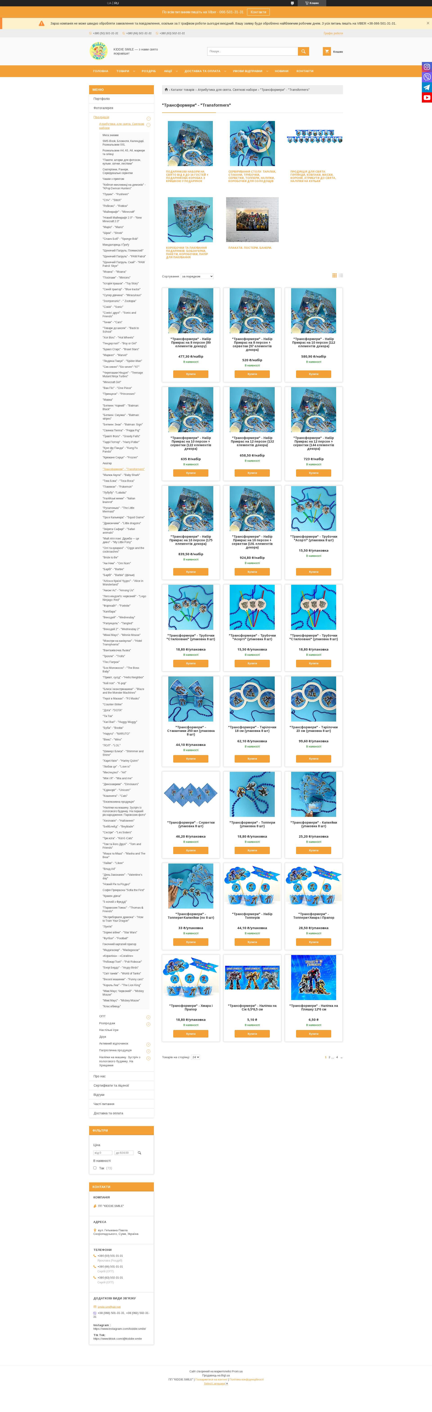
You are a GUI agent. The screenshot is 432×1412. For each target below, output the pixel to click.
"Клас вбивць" (112, 1006)
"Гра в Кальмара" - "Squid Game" (124, 517)
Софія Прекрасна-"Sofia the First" (124, 890)
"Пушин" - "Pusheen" (116, 194)
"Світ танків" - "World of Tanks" (122, 973)
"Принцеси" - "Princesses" (119, 393)
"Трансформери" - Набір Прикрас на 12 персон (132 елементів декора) (252, 441)
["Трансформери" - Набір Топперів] (252, 885)
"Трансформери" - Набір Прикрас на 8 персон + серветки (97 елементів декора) (252, 344)
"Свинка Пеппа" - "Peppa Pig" (121, 430)
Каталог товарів (182, 89)
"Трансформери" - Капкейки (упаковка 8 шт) (313, 824)
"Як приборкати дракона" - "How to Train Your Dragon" (123, 919)
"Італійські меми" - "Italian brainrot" (119, 500)
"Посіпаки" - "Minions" (116, 277)
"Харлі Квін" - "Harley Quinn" (121, 760)
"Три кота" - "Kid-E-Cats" (118, 838)
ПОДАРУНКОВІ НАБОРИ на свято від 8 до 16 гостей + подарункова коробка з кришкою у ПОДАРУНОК (187, 176)
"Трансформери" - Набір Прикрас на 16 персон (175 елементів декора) (190, 540)
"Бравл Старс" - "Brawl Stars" (121, 349)
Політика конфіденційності (247, 1379)
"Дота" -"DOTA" (112, 710)
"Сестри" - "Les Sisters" (117, 832)
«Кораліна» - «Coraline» (118, 955)
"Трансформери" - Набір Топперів (252, 915)
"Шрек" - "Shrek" (113, 233)
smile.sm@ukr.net (109, 1306)
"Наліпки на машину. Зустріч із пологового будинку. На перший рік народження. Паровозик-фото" (124, 811)
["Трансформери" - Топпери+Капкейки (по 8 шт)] (191, 885)
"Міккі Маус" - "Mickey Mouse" (121, 1000)
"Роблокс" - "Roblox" (115, 206)
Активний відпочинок (113, 1043)
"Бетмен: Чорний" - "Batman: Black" (121, 407)
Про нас (100, 1076)
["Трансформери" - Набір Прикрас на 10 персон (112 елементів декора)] (313, 310)
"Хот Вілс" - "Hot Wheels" (118, 337)
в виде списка (341, 276)
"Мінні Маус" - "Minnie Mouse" (122, 635)
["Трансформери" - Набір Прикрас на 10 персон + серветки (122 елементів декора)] (191, 409)
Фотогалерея (103, 108)
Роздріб (149, 71)
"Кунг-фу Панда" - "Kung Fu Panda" (120, 449)
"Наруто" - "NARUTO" (116, 733)
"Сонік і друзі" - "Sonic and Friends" (119, 314)
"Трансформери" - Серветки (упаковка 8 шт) (191, 824)
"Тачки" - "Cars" (112, 322)
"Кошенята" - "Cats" (115, 795)
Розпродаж (107, 1023)
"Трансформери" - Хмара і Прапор (191, 1007)
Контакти (258, 12)
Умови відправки (247, 71)
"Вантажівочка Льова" (117, 650)
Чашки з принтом (113, 178)
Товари (122, 71)
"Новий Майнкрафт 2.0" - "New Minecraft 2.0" (122, 219)
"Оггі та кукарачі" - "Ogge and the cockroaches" (123, 549)
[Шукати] (303, 51)
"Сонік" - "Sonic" (113, 306)
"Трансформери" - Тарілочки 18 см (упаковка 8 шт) (252, 729)
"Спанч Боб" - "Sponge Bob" (120, 238)
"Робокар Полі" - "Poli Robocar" (122, 961)
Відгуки (99, 1095)
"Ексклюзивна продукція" (119, 801)
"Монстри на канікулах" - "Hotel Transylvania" (122, 642)
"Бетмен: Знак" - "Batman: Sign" (123, 424)
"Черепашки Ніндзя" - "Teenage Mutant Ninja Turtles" (123, 374)
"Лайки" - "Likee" (113, 863)
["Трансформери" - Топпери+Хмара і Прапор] (313, 885)
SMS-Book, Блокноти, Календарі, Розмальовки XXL (123, 142)
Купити (191, 374)
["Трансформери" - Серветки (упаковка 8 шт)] (191, 794)
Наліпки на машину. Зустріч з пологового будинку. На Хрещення (119, 1061)
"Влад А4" (109, 869)
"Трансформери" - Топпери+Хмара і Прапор (313, 915)
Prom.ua (237, 1371)
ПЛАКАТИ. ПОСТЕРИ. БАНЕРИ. (250, 247)
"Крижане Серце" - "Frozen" (120, 457)
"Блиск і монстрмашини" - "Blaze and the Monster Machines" (123, 691)
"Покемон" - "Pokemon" (118, 486)
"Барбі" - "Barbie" (113, 569)
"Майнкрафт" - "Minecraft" (119, 211)
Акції (168, 71)
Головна (100, 71)
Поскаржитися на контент (211, 1379)
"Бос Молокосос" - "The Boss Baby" (121, 669)
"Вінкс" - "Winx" (112, 739)
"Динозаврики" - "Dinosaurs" (121, 784)
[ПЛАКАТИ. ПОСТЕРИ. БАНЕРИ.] (252, 219)
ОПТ (102, 1016)
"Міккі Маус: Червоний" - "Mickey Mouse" (123, 992)
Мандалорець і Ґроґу (116, 244)
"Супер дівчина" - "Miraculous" (122, 295)
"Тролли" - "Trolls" (114, 656)
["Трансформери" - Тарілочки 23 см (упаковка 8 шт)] (313, 698)
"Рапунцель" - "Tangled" (118, 623)
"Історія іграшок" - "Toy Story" (121, 283)
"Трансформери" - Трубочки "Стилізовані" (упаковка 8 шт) (190, 637)
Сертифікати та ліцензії (111, 1085)
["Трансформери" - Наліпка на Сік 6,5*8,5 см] (252, 977)
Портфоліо (102, 99)
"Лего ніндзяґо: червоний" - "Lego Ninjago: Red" (124, 598)
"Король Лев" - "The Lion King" (122, 985)
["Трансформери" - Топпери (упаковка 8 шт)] (252, 794)
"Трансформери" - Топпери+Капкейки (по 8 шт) (191, 915)
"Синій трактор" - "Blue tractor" (122, 289)
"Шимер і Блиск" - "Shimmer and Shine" (123, 753)
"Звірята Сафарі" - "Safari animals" (119, 531)
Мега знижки (111, 135)
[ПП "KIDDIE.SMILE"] (98, 59)
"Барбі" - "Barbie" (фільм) (119, 575)
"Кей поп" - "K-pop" (114, 683)
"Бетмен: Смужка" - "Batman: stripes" (121, 417)
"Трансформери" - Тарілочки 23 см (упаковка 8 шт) (314, 729)
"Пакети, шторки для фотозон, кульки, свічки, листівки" (122, 161)
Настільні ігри (108, 1030)
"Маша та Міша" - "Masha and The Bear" (124, 855)
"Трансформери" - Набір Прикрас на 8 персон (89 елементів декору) (191, 342)
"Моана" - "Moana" (114, 271)
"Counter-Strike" (113, 704)
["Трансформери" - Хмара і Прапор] (191, 977)
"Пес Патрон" (111, 662)
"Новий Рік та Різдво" (116, 884)
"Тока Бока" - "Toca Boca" (119, 480)
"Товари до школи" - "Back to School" (121, 330)
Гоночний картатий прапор (119, 944)
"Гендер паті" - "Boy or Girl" (120, 343)
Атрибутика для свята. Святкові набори (227, 89)
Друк (102, 1036)
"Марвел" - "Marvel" (115, 355)
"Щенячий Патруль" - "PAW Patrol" (124, 256)
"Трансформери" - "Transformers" (124, 469)
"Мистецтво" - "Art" (114, 772)
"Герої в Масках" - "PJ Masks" (121, 698)
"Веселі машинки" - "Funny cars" (123, 979)
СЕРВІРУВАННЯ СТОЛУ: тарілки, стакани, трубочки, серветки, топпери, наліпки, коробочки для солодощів (252, 176)
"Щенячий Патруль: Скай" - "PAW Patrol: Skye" (124, 264)
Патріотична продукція (115, 1050)
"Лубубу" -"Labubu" (115, 492)
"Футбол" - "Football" (115, 938)
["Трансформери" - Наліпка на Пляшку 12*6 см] (313, 977)
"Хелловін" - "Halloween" (119, 820)
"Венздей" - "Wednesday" (119, 617)
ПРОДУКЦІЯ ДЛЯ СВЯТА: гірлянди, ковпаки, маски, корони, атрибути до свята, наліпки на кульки (313, 176)
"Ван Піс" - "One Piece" (117, 388)
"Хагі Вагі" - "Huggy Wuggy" (120, 722)
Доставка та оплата (202, 71)
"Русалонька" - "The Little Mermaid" (118, 509)
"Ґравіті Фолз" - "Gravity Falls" (121, 436)
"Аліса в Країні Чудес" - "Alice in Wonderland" (123, 582)
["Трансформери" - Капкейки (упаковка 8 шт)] (313, 794)
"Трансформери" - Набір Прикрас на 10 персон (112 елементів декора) (313, 342)
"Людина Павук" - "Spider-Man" (122, 361)
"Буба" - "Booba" (113, 727)
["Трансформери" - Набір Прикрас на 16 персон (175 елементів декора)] (191, 508)
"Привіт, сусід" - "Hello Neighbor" (123, 677)
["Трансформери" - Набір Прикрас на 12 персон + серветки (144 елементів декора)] (313, 409)
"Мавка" (108, 399)
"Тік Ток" (108, 716)
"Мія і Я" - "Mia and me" (118, 778)
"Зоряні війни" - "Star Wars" (120, 932)
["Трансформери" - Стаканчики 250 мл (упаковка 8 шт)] (191, 698)
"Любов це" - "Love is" (116, 766)
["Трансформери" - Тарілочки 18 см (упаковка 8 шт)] (252, 698)
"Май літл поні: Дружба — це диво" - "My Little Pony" (121, 540)
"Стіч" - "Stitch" (112, 200)
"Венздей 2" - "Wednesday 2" (121, 629)
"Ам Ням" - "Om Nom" (117, 563)
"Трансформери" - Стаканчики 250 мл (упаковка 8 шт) (191, 730)
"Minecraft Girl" (112, 382)
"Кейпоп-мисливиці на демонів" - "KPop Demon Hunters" (124, 186)
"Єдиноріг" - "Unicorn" (116, 790)
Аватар (107, 463)
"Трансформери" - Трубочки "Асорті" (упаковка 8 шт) (313, 538)
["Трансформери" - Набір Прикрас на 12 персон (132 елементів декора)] (252, 409)
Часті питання (104, 1104)
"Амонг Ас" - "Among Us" (118, 590)
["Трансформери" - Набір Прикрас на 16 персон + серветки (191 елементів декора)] (252, 508)
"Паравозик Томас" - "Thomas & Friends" (123, 909)
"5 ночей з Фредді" (115, 901)
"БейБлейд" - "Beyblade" (118, 826)
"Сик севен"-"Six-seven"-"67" (121, 366)
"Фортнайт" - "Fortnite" (116, 605)
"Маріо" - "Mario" (113, 227)
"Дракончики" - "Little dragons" (122, 523)
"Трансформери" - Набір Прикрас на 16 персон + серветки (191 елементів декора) (252, 542)
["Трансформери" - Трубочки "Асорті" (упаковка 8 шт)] (313, 508)
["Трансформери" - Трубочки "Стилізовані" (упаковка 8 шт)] (191, 607)
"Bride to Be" (110, 557)
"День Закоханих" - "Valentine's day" (122, 876)
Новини (281, 71)
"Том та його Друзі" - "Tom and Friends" (122, 846)
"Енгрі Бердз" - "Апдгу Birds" (121, 967)
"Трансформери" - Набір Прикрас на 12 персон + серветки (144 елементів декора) (313, 443)
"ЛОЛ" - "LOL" (112, 745)
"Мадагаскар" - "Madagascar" (121, 950)
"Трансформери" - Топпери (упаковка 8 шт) (252, 824)
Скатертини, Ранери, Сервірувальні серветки (118, 171)
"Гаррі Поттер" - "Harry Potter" (121, 442)
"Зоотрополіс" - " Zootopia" (119, 301)
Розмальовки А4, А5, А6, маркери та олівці (124, 152)
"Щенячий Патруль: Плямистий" (123, 250)
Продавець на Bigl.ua (216, 1375)
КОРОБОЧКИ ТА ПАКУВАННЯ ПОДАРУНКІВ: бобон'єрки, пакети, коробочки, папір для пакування (187, 252)
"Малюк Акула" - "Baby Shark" (121, 475)
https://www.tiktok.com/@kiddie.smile (117, 1338)
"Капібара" (109, 611)
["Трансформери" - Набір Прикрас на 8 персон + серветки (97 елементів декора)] (252, 310)
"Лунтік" (107, 926)
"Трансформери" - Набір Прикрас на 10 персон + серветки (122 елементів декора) (190, 443)
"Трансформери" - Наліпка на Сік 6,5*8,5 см (252, 1007)
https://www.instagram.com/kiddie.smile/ (119, 1328)
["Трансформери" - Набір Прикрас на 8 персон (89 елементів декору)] (191, 310)
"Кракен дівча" (112, 896)
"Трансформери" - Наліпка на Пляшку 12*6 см (313, 1007)
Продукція (101, 117)
